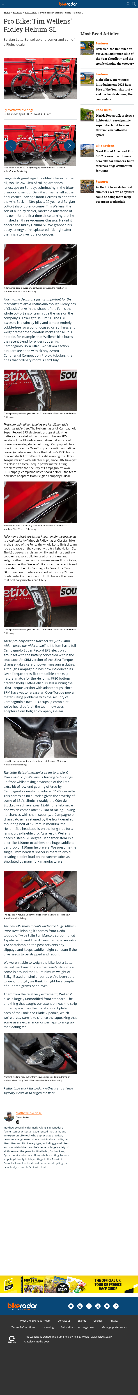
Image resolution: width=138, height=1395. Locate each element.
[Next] (69, 145)
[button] (40, 149)
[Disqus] (59, 1226)
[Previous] (11, 145)
